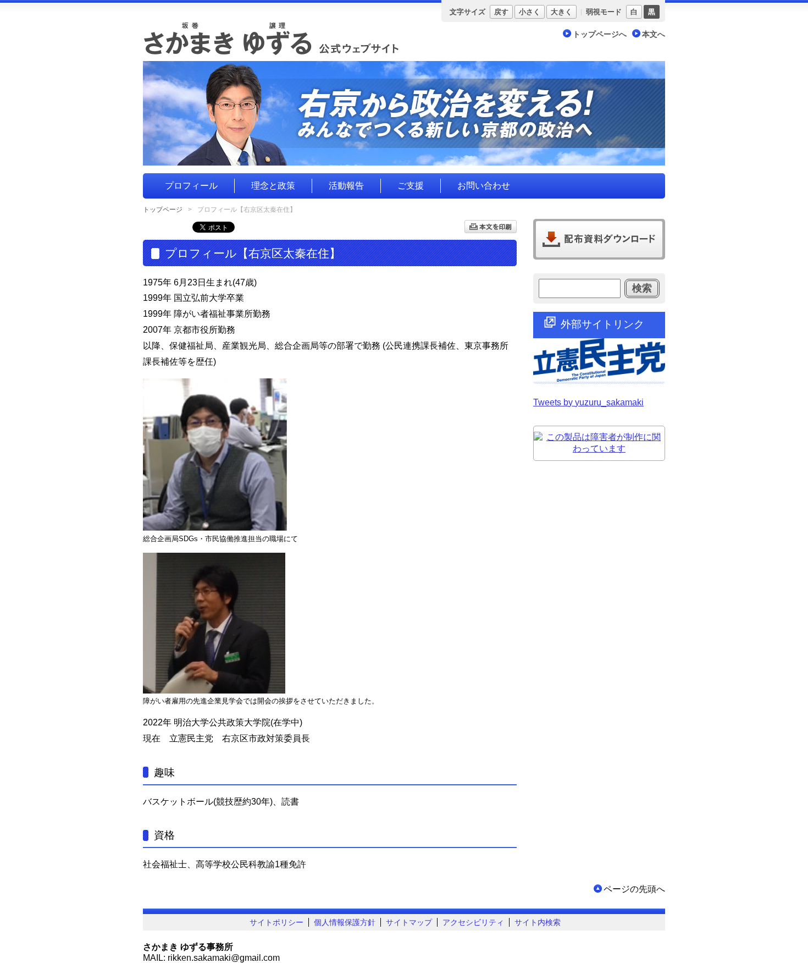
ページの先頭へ (634, 889)
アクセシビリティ (473, 922)
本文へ (653, 34)
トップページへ (600, 34)
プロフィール (191, 185)
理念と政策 (273, 185)
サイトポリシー (276, 922)
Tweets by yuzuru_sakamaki (588, 402)
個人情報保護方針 (344, 922)
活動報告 (346, 185)
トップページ (162, 209)
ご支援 (410, 185)
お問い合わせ (483, 185)
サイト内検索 (537, 922)
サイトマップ (409, 922)
